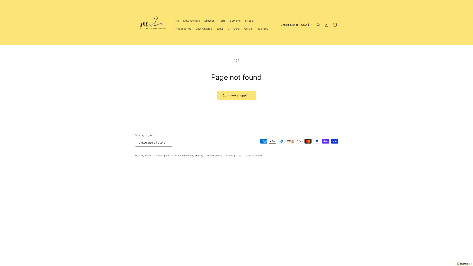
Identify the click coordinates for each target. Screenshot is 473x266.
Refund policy (214, 155)
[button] (318, 25)
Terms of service (254, 155)
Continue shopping (236, 95)
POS (170, 155)
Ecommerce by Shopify (190, 155)
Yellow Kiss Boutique (156, 155)
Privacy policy (233, 155)
